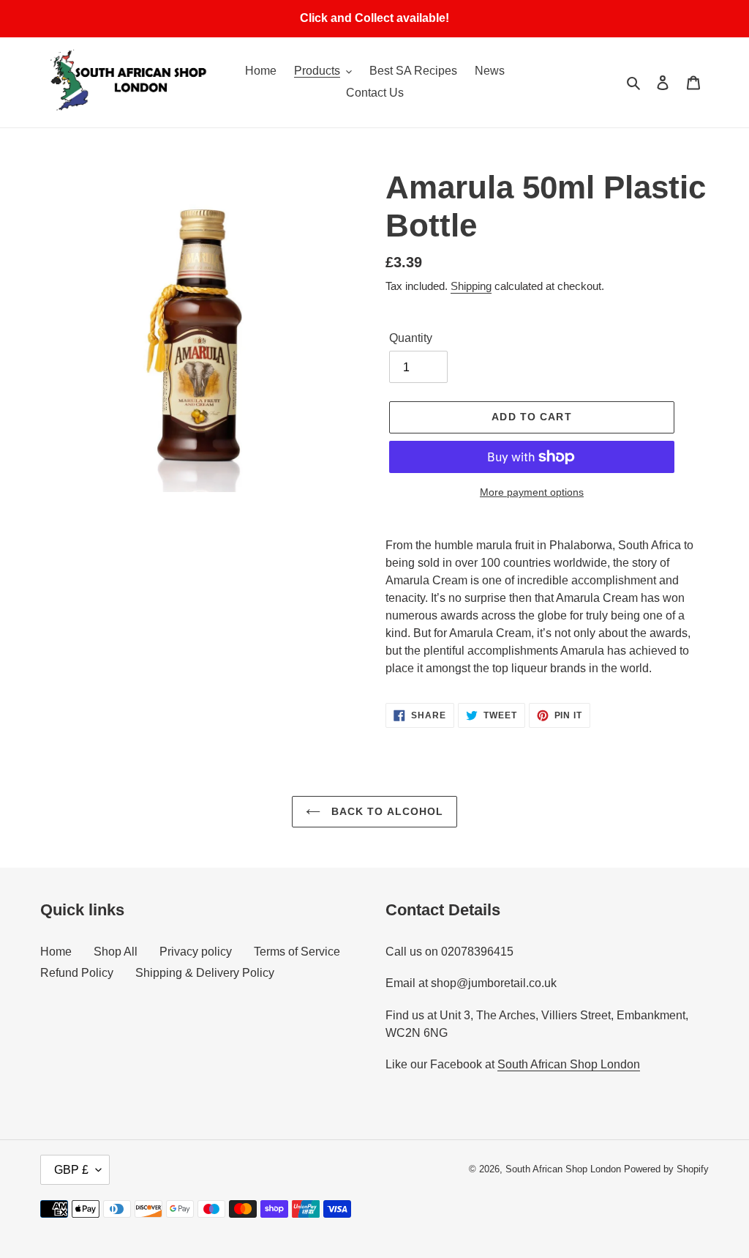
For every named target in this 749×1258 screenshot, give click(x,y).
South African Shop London (568, 1064)
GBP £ (71, 1170)
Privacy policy (195, 951)
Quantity (410, 338)
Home (56, 951)
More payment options (532, 492)
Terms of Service (297, 951)
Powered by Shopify (666, 1169)
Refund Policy (76, 973)
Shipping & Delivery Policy (204, 973)
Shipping (471, 286)
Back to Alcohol (386, 811)
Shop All (116, 951)
